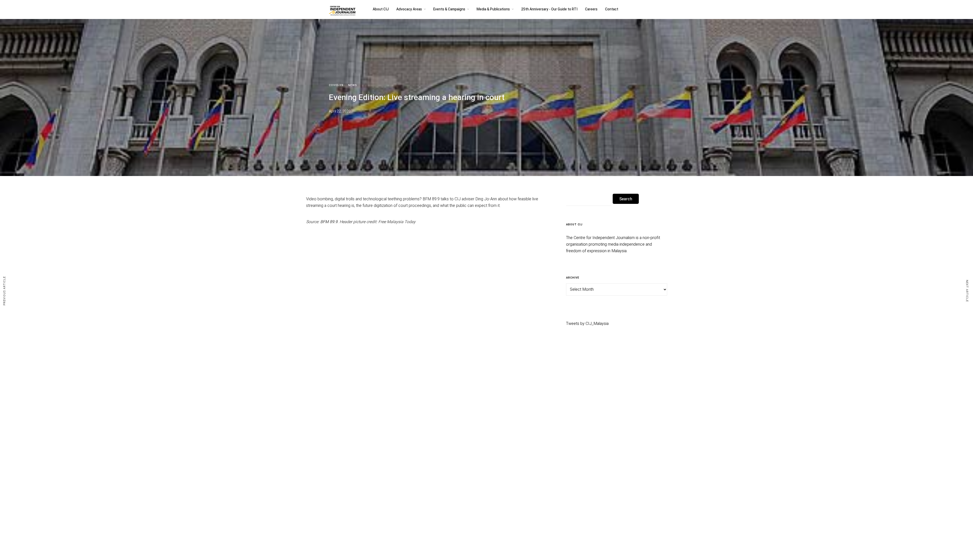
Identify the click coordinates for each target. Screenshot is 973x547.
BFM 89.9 (328, 222)
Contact (611, 9)
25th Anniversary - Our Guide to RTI (549, 9)
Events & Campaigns (449, 9)
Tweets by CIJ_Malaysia (587, 324)
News (352, 85)
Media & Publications (493, 9)
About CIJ (381, 9)
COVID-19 (336, 85)
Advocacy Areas (409, 9)
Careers (591, 9)
